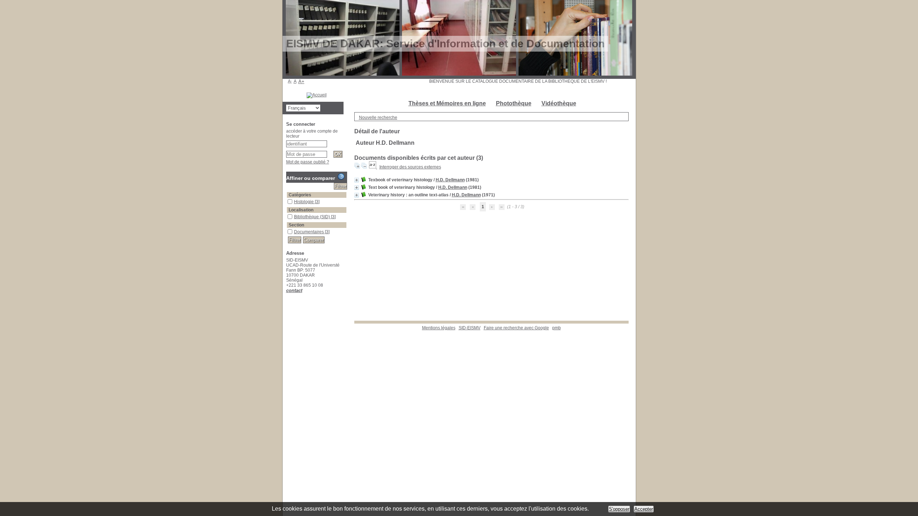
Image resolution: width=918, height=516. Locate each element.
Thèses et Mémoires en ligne (447, 103)
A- (290, 81)
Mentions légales (438, 327)
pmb (556, 327)
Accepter (643, 509)
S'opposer (619, 509)
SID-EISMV (470, 327)
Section (296, 225)
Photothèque (513, 103)
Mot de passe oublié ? (307, 161)
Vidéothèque (558, 103)
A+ (301, 81)
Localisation (301, 209)
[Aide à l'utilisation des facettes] (341, 176)
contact (294, 290)
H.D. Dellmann (450, 179)
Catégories (300, 194)
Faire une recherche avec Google (516, 327)
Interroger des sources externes (410, 166)
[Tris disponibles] (373, 166)
